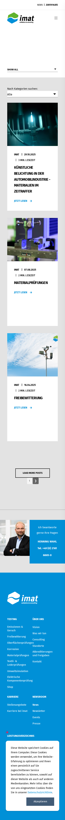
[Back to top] (57, 812)
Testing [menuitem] (12, 619)
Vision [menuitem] (36, 627)
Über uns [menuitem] (38, 619)
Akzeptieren (40, 801)
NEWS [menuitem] (40, 5)
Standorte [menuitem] (38, 645)
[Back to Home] (20, 21)
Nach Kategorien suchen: (22, 88)
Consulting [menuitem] (38, 639)
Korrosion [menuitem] (13, 649)
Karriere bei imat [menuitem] (17, 711)
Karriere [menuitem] (12, 697)
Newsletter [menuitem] (38, 711)
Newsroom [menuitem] (39, 697)
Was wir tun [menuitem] (39, 633)
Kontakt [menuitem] (37, 661)
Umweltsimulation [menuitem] (17, 671)
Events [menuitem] (36, 717)
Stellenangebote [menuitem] (16, 704)
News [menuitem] (35, 704)
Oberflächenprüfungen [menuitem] (20, 642)
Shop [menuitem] (10, 687)
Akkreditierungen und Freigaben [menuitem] (42, 653)
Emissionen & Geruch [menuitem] (15, 628)
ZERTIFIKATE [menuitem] (52, 5)
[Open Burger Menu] (56, 18)
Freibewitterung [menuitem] (16, 636)
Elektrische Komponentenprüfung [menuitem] (20, 678)
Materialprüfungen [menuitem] (18, 655)
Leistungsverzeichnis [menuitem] (19, 735)
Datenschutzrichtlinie (40, 792)
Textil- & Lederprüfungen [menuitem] (16, 663)
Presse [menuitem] (36, 723)
